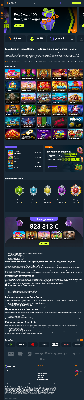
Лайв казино (27, 3)
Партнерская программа (10, 371)
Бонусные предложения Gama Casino (17, 257)
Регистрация (76, 2)
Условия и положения (42, 379)
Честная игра (40, 375)
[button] (71, 30)
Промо (42, 3)
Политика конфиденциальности (45, 371)
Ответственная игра (42, 373)
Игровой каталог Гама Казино (15, 255)
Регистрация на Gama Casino (15, 254)
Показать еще (44, 243)
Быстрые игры (35, 3)
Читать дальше (52, 167)
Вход (65, 3)
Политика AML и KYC (42, 368)
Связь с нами (78, 368)
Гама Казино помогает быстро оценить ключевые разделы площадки (25, 253)
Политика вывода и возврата (44, 370)
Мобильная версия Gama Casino (15, 259)
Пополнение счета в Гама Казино (16, 258)
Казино (20, 3)
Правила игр (40, 377)
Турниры (48, 3)
